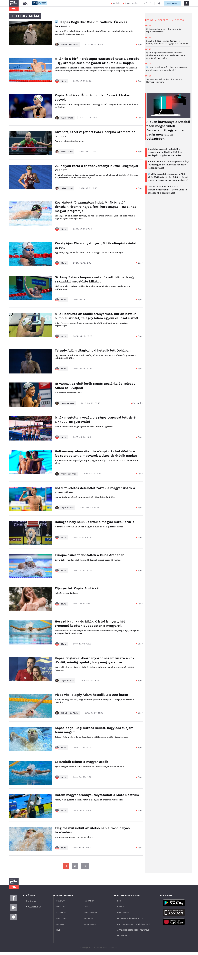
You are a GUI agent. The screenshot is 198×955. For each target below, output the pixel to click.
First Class (62, 918)
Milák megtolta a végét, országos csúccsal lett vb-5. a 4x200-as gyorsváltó (96, 419)
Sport (140, 44)
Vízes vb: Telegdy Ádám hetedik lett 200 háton (91, 695)
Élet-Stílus (137, 403)
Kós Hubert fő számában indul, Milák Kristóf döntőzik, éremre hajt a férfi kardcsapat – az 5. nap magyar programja (96, 207)
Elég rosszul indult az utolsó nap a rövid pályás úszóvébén (92, 830)
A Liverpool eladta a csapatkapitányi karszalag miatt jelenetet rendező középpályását (168, 164)
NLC (58, 930)
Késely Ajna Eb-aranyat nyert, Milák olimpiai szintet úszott (96, 245)
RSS (119, 901)
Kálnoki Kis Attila (69, 44)
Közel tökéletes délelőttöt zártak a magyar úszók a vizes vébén (95, 490)
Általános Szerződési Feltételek (133, 930)
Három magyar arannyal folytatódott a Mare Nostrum (97, 795)
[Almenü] (25, 3)
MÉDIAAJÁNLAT (124, 936)
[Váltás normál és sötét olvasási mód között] (159, 3)
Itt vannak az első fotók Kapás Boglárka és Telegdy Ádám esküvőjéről (95, 386)
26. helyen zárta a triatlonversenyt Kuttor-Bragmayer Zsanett (96, 168)
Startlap (60, 901)
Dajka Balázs (67, 508)
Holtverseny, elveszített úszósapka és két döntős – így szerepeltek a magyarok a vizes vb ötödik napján (96, 453)
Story (87, 907)
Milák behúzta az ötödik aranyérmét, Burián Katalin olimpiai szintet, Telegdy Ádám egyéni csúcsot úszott (96, 316)
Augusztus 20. (131, 3)
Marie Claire (90, 924)
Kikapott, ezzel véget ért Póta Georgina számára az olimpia (95, 134)
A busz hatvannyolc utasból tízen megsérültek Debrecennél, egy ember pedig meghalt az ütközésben (168, 130)
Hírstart (60, 907)
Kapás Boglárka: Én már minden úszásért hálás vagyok (92, 97)
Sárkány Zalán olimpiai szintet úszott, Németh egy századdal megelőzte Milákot (94, 279)
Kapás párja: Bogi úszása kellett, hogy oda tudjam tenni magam (94, 730)
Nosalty (60, 924)
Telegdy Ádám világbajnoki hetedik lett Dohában (93, 350)
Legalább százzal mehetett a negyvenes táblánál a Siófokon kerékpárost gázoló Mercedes (165, 152)
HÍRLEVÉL (121, 907)
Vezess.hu (61, 913)
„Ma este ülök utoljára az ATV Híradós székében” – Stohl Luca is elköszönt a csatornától (167, 189)
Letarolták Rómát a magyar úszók (81, 762)
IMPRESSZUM (123, 913)
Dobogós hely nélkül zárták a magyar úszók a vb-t (94, 522)
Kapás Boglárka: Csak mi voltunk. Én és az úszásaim (91, 24)
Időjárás (116, 3)
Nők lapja (88, 918)
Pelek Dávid (67, 151)
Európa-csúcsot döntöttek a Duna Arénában (89, 555)
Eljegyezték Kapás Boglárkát (77, 588)
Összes (179, 20)
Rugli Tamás (67, 118)
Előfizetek (172, 3)
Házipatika (89, 901)
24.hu (64, 81)
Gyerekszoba (90, 913)
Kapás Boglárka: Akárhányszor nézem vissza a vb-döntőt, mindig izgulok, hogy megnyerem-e (94, 660)
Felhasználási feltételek (130, 918)
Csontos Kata (67, 403)
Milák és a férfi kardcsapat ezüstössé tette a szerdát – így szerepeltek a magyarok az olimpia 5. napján (97, 61)
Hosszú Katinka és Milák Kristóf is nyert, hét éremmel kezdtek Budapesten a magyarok (90, 623)
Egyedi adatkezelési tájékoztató (133, 924)
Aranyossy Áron (68, 474)
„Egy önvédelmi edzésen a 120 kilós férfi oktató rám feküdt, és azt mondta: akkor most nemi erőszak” (168, 177)
